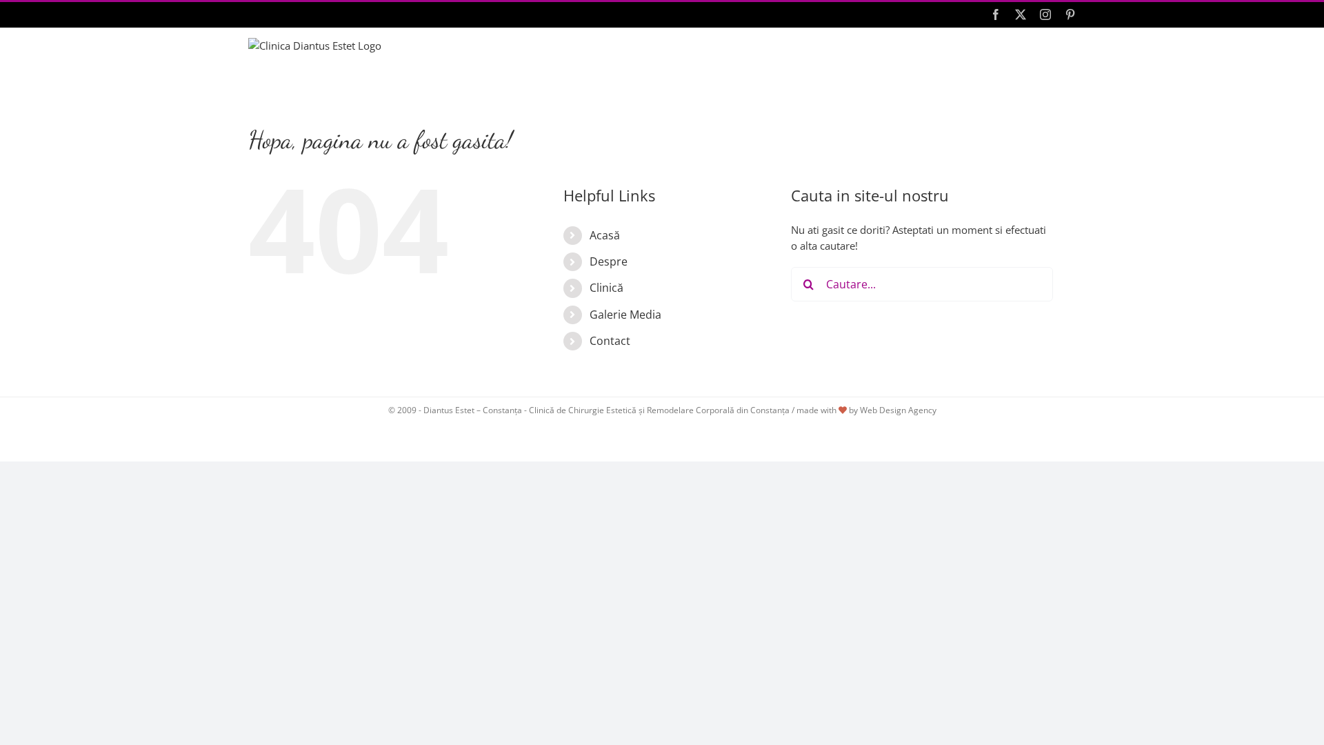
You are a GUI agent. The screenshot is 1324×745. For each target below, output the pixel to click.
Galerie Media (625, 314)
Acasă (605, 235)
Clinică (606, 287)
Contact (610, 340)
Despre (609, 261)
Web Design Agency (898, 410)
